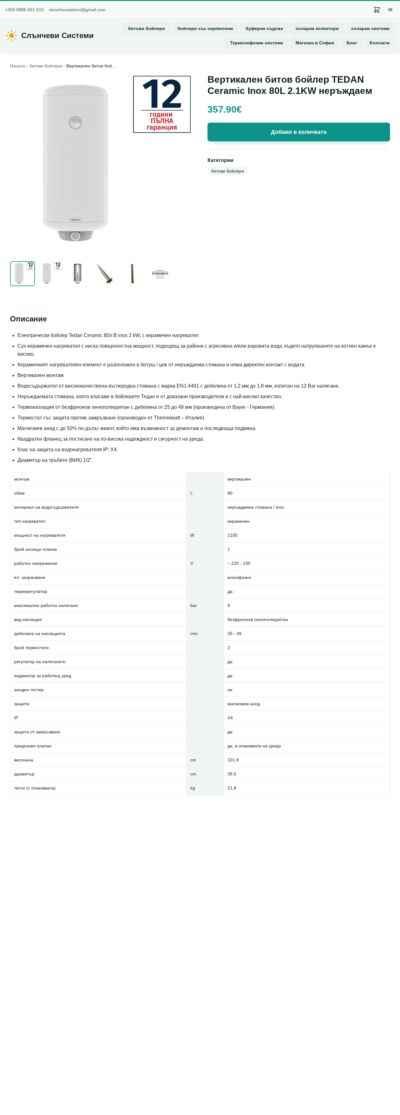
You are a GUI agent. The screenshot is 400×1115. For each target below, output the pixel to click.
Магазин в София (315, 42)
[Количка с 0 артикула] (377, 9)
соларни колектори (317, 28)
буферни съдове (264, 28)
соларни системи (370, 28)
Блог (352, 42)
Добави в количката (299, 132)
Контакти (380, 42)
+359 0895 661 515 (24, 9)
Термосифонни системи (256, 42)
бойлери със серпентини (205, 28)
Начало (17, 65)
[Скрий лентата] (390, 9)
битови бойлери (146, 28)
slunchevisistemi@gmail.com (77, 9)
